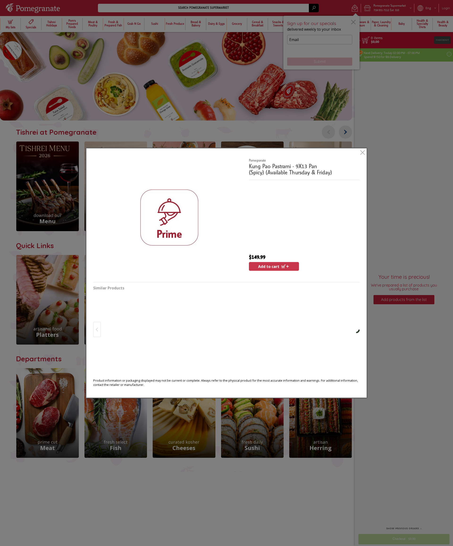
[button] (169, 217)
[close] (362, 153)
